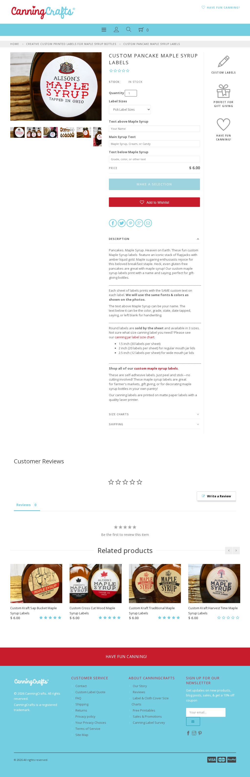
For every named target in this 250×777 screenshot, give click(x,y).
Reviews (139, 692)
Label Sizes (118, 101)
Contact (81, 686)
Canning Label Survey (149, 722)
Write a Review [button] (219, 496)
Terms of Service (87, 728)
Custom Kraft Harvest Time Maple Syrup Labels (213, 610)
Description (119, 239)
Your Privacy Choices (90, 722)
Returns (81, 710)
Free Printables (144, 710)
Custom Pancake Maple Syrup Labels (151, 44)
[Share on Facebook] (113, 223)
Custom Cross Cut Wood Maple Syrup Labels (92, 610)
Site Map (81, 735)
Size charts (119, 414)
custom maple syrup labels (156, 368)
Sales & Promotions (147, 716)
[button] (154, 202)
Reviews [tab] (23, 504)
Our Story (140, 686)
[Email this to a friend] (148, 223)
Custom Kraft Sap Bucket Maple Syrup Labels (33, 610)
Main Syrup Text (122, 137)
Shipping (116, 424)
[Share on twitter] (122, 223)
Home (14, 44)
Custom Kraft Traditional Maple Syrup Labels (152, 610)
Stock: (114, 82)
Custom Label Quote (90, 692)
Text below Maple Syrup (128, 152)
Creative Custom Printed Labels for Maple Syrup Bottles (71, 44)
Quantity (116, 93)
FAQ (78, 698)
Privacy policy (85, 716)
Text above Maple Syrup (128, 121)
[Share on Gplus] (139, 223)
